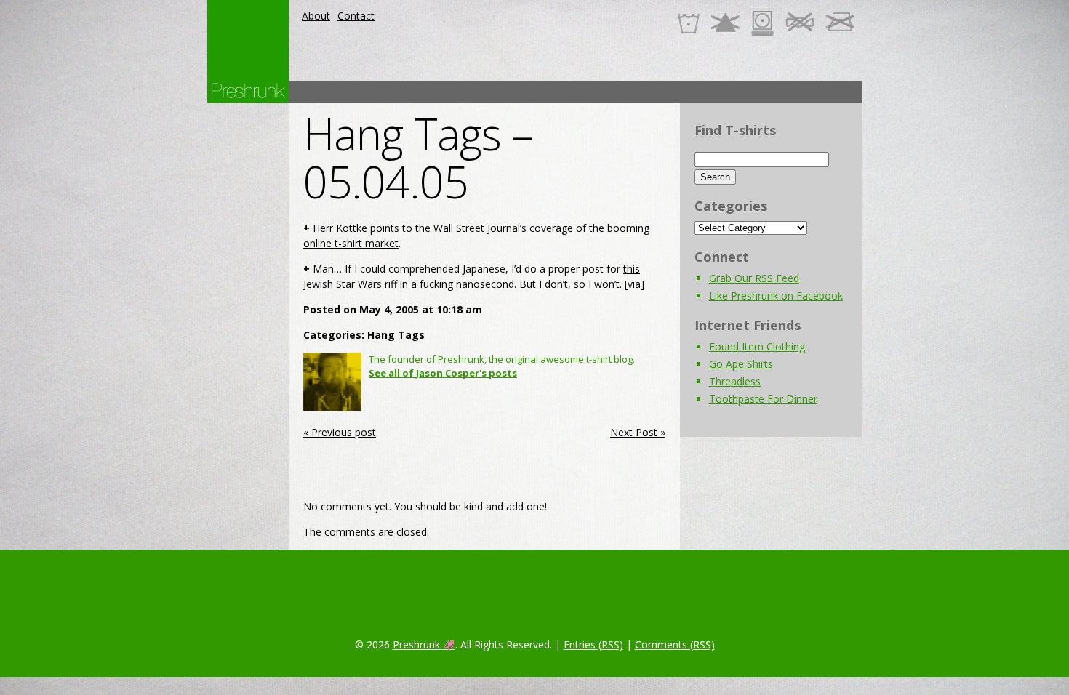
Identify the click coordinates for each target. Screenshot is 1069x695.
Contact (356, 16)
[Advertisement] (597, 92)
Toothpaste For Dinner (763, 399)
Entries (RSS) (593, 644)
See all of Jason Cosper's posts (443, 372)
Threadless (735, 381)
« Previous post (339, 432)
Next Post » (637, 432)
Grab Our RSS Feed (754, 278)
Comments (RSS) (675, 644)
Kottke (351, 228)
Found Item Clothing (757, 346)
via (634, 284)
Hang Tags (396, 335)
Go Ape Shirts (741, 364)
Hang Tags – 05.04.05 (417, 158)
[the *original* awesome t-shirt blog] (248, 90)
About (316, 16)
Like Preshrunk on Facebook (776, 295)
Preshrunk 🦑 (424, 644)
